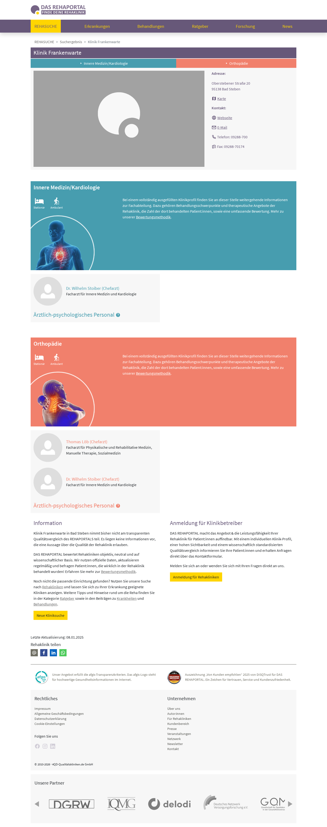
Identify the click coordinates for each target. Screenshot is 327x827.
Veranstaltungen (179, 734)
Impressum (42, 708)
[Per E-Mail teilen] (34, 652)
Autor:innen (175, 713)
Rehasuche (45, 26)
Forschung (245, 26)
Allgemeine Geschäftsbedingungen (59, 713)
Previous (37, 804)
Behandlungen (150, 26)
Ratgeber (200, 26)
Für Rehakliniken (179, 718)
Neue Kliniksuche (50, 615)
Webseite (224, 117)
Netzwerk (174, 739)
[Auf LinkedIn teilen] (53, 652)
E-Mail (222, 127)
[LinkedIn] (53, 746)
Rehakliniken (52, 586)
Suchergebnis (71, 41)
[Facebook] (37, 746)
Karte (221, 98)
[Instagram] (45, 746)
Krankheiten (127, 598)
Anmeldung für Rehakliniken (196, 577)
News (287, 26)
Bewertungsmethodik (153, 217)
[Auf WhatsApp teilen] (63, 652)
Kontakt (173, 749)
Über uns (173, 708)
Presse (172, 729)
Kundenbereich (178, 724)
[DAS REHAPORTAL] (58, 9)
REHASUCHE (44, 41)
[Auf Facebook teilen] (43, 652)
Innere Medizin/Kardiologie (106, 63)
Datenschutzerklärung (50, 718)
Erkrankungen (97, 26)
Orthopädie (238, 63)
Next (289, 804)
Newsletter (175, 744)
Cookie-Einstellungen (49, 724)
